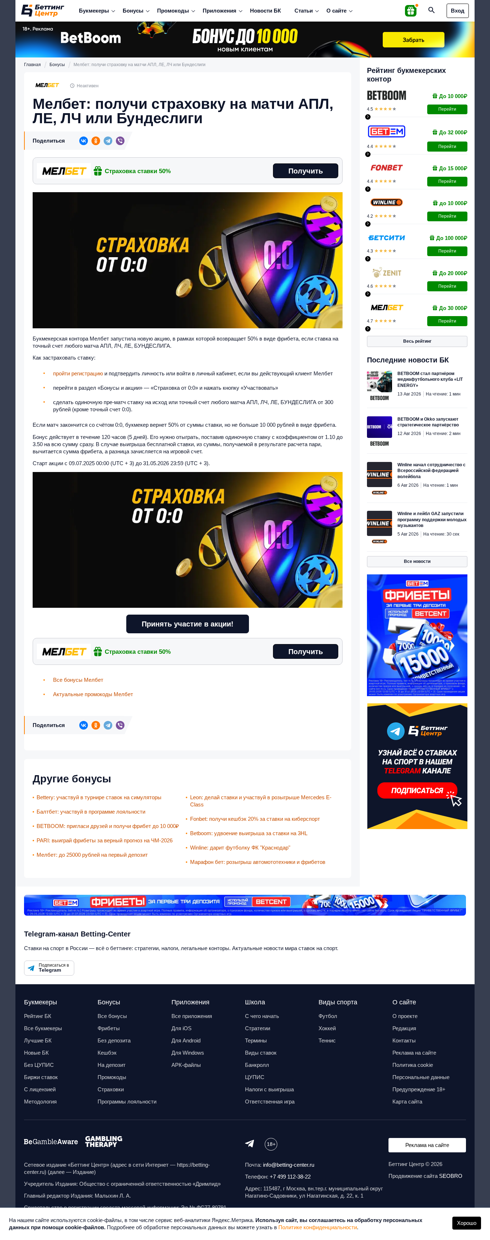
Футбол (328, 1016)
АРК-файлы (186, 1065)
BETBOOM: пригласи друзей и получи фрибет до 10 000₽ (108, 826)
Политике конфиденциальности (317, 1227)
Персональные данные (420, 1077)
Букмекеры (94, 11)
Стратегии (257, 1028)
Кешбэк (107, 1053)
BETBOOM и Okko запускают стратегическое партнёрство (428, 422)
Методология (40, 1101)
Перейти (447, 109)
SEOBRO (450, 1176)
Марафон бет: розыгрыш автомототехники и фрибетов (257, 862)
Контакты (404, 1040)
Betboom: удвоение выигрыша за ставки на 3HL (248, 833)
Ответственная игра (270, 1101)
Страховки (111, 1089)
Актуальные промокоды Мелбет (93, 694)
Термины (256, 1040)
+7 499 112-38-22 (290, 1177)
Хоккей (327, 1028)
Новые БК (36, 1053)
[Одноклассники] (95, 141)
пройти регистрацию (78, 373)
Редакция (404, 1028)
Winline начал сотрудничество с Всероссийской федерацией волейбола (431, 470)
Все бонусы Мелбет (78, 680)
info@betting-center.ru (288, 1165)
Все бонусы (112, 1016)
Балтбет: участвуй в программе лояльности (91, 812)
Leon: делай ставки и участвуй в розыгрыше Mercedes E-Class (260, 801)
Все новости (417, 561)
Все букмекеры (43, 1028)
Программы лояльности (127, 1101)
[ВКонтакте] (83, 141)
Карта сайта (407, 1101)
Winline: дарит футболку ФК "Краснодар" (240, 848)
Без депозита (114, 1040)
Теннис (327, 1040)
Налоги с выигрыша (269, 1089)
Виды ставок (261, 1053)
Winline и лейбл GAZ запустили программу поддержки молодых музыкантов (432, 519)
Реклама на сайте (414, 1053)
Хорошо (466, 1223)
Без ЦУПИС (39, 1065)
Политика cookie (412, 1065)
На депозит (112, 1065)
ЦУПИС (254, 1077)
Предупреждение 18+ (419, 1089)
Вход (458, 11)
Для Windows (187, 1053)
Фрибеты (109, 1028)
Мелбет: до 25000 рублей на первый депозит (92, 855)
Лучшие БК (38, 1040)
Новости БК (265, 11)
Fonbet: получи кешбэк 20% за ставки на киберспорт (255, 819)
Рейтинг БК (37, 1016)
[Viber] (120, 141)
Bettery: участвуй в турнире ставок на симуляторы (99, 797)
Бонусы (133, 11)
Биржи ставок (41, 1077)
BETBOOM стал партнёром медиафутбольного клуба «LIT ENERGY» (430, 379)
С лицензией (40, 1089)
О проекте (405, 1016)
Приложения (219, 11)
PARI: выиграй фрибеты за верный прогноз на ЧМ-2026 (105, 840)
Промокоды (173, 11)
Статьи (304, 11)
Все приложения (191, 1016)
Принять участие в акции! (188, 624)
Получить (305, 171)
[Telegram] (108, 141)
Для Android (186, 1040)
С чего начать (262, 1016)
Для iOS (181, 1028)
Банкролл (257, 1065)
